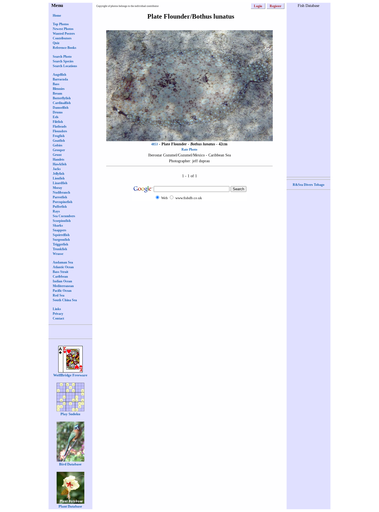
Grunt (57, 155)
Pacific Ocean (62, 291)
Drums (58, 112)
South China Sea (65, 300)
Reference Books (64, 48)
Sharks (58, 225)
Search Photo (62, 57)
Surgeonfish (61, 240)
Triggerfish (60, 244)
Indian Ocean (62, 281)
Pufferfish (60, 207)
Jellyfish (58, 174)
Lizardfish (60, 183)
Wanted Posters (64, 34)
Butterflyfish (62, 98)
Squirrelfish (61, 235)
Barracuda (60, 79)
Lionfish (59, 178)
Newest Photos (63, 29)
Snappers (59, 230)
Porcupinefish (62, 202)
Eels (56, 117)
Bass (56, 84)
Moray (57, 188)
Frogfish (59, 136)
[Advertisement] (189, 212)
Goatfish (59, 141)
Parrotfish (60, 197)
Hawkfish (60, 164)
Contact (58, 318)
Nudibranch (61, 192)
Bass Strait (60, 272)
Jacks (57, 169)
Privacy (58, 314)
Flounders (60, 131)
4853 (154, 144)
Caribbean (60, 276)
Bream (57, 93)
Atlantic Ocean (63, 267)
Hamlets (58, 159)
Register (275, 6)
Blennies (59, 89)
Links (57, 309)
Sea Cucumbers (64, 216)
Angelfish (59, 75)
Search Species (63, 61)
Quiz (56, 43)
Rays (56, 211)
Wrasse (58, 254)
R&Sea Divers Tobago (308, 185)
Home (57, 15)
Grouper (59, 150)
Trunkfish (60, 249)
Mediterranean (63, 286)
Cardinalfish (62, 103)
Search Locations (65, 66)
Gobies (57, 145)
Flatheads (60, 126)
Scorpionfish (62, 221)
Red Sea (58, 295)
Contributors (62, 38)
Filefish (58, 122)
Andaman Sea (63, 262)
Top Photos (61, 24)
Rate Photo (189, 149)
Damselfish (61, 108)
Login (258, 6)
